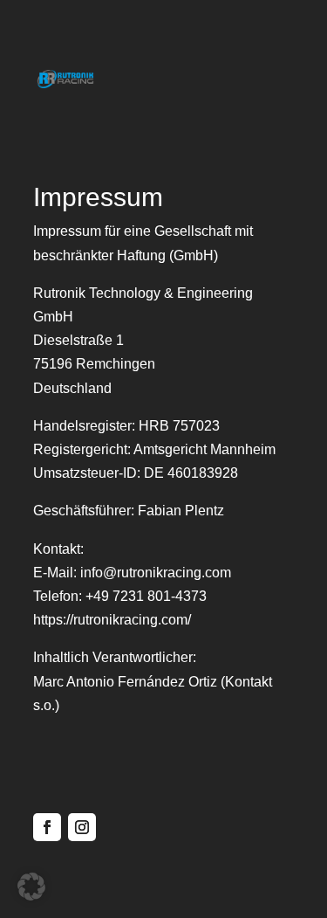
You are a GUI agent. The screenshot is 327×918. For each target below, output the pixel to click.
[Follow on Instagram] (82, 827)
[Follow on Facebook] (47, 827)
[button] (31, 886)
